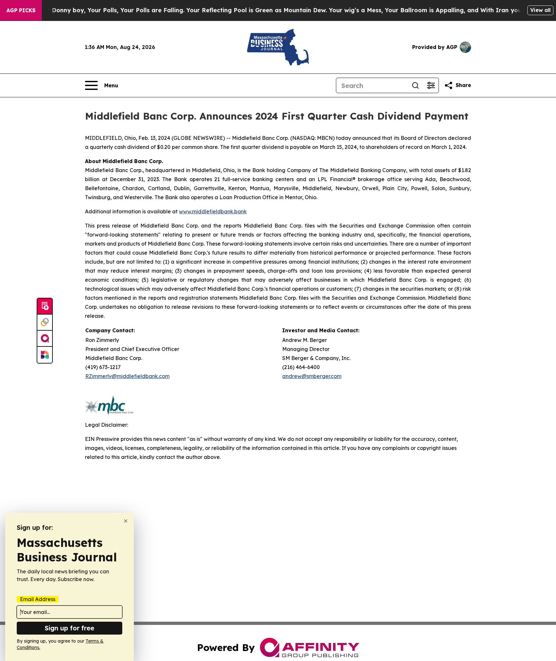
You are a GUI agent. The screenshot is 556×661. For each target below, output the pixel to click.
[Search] (415, 85)
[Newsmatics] (44, 355)
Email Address (37, 599)
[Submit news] (44, 306)
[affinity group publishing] (44, 339)
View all (540, 10)
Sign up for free (69, 628)
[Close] (126, 521)
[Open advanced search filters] (431, 85)
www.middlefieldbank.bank (213, 211)
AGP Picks (20, 10)
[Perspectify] (44, 323)
